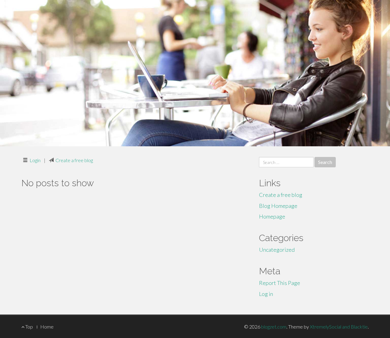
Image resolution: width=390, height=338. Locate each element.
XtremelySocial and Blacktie (339, 326)
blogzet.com (273, 326)
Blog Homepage (278, 205)
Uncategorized (277, 249)
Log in (266, 293)
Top (28, 326)
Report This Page (279, 282)
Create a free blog (74, 160)
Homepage (272, 216)
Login (35, 160)
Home (47, 326)
